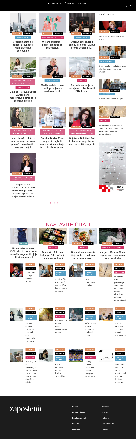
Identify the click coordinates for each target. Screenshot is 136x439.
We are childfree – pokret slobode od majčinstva (52, 44)
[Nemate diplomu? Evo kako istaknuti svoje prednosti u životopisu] (16, 314)
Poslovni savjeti (108, 424)
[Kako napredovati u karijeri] (112, 84)
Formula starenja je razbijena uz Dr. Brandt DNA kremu (82, 88)
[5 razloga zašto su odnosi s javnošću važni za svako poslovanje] (23, 23)
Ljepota (105, 429)
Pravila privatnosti (79, 418)
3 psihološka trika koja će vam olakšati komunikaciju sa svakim (112, 69)
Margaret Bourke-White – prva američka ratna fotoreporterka (113, 255)
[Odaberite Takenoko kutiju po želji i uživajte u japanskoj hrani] (53, 236)
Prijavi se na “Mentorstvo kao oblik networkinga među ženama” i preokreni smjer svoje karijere (22, 190)
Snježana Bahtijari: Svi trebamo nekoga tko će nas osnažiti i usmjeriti (82, 141)
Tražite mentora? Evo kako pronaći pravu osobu (120, 329)
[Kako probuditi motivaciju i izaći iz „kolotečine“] (46, 355)
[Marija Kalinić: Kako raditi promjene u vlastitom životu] (52, 67)
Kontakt (75, 407)
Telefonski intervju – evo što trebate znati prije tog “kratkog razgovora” (120, 373)
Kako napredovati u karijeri (111, 99)
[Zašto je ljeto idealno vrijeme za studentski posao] (76, 314)
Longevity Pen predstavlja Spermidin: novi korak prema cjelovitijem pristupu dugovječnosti (120, 288)
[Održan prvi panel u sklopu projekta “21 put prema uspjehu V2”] (82, 23)
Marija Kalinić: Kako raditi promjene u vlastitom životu (52, 88)
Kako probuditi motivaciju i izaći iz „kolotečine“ (60, 370)
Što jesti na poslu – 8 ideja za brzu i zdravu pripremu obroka (83, 255)
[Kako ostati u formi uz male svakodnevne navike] (46, 314)
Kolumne (105, 418)
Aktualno (105, 407)
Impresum (76, 429)
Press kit (75, 424)
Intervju (105, 412)
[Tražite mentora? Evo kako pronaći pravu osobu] (106, 314)
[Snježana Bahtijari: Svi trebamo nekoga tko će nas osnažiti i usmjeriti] (82, 117)
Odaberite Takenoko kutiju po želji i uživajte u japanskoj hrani (53, 255)
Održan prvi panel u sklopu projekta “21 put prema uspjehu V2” (82, 44)
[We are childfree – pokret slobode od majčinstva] (52, 23)
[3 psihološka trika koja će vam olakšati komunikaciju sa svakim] (112, 52)
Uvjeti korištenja (78, 412)
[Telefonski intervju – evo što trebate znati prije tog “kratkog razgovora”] (106, 355)
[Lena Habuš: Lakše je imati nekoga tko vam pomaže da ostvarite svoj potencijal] (23, 117)
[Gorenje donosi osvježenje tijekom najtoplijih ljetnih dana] (76, 355)
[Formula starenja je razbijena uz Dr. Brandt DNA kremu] (82, 67)
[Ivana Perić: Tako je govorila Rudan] (112, 26)
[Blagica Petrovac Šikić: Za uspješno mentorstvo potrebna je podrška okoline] (23, 67)
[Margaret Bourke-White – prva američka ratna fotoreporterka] (112, 236)
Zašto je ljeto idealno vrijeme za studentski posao (90, 329)
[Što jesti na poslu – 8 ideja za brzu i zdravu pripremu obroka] (83, 236)
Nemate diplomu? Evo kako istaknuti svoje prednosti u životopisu (30, 332)
